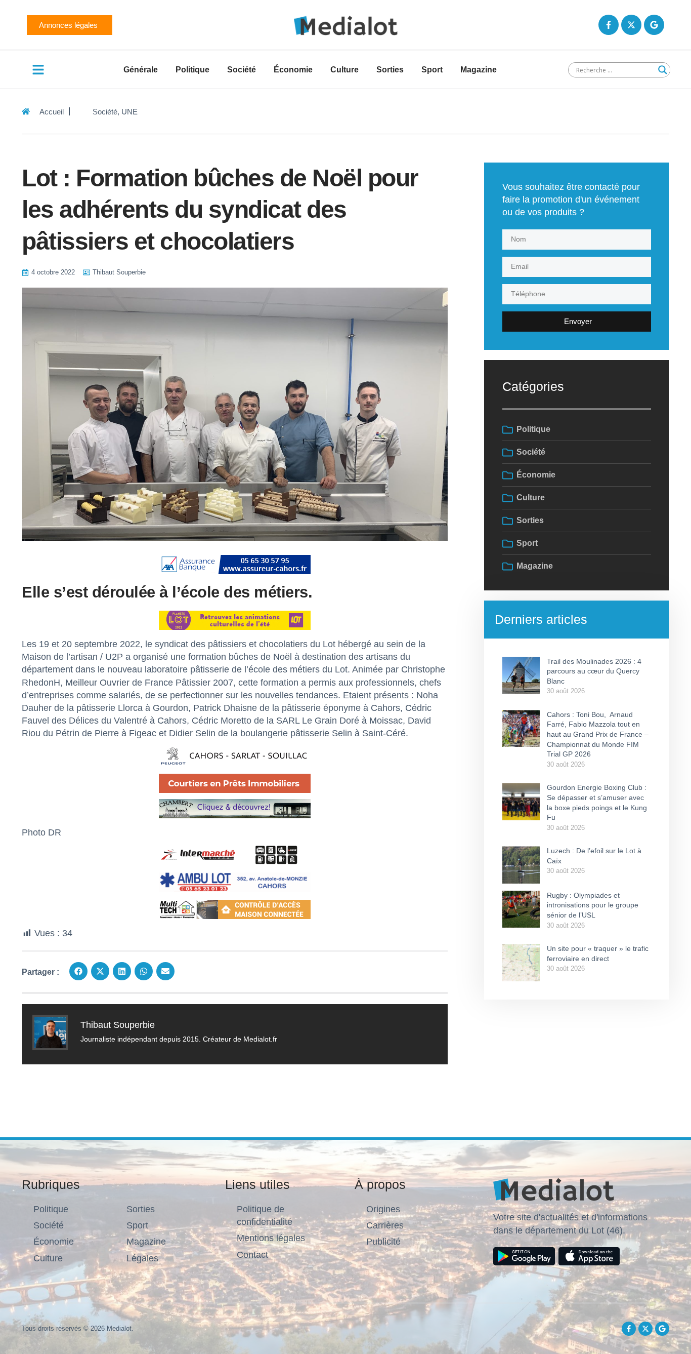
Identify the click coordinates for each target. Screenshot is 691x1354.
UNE (129, 111)
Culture (344, 69)
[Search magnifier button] (663, 70)
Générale (140, 69)
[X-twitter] (631, 25)
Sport (432, 69)
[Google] (654, 25)
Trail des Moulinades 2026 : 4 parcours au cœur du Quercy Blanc (594, 671)
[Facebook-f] (608, 25)
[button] (78, 971)
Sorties (390, 69)
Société (241, 69)
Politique (192, 69)
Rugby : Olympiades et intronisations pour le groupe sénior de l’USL (592, 905)
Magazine (478, 69)
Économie (293, 69)
